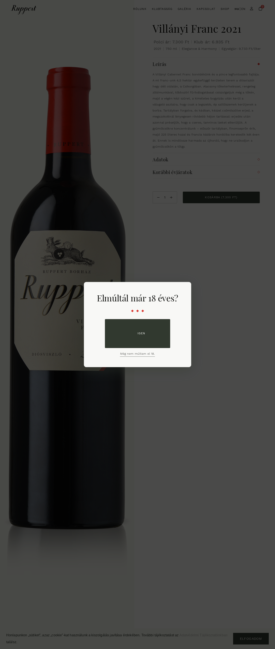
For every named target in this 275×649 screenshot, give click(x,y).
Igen (141, 333)
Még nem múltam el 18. (137, 353)
